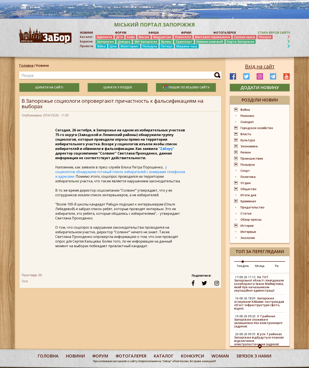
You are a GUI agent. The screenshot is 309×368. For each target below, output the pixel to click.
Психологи (183, 37)
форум (100, 356)
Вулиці (166, 42)
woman (220, 356)
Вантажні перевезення (212, 37)
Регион (245, 152)
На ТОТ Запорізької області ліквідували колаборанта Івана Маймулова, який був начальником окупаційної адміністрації (259, 283)
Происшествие (251, 158)
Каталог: (86, 37)
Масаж (144, 37)
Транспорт (184, 42)
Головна (26, 65)
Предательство (252, 207)
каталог (163, 356)
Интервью (248, 232)
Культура (247, 140)
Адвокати (104, 37)
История (247, 226)
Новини (42, 65)
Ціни (113, 46)
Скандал (247, 122)
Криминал (248, 201)
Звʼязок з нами (253, 356)
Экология (247, 238)
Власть (245, 134)
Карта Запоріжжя (240, 42)
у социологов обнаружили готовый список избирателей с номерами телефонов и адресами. (120, 172)
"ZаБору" (166, 148)
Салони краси (244, 37)
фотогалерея (131, 356)
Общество (248, 189)
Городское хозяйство (256, 128)
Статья (245, 213)
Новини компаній (209, 42)
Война (245, 110)
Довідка (124, 42)
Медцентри (162, 37)
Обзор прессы (250, 219)
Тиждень (242, 266)
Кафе (131, 37)
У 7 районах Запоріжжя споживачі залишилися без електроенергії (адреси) (258, 321)
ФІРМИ (186, 33)
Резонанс (247, 116)
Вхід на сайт (260, 66)
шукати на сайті (49, 87)
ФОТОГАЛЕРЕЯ (224, 33)
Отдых (245, 183)
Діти (119, 37)
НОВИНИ (86, 33)
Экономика (249, 146)
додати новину (259, 87)
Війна (101, 46)
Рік (277, 266)
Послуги (265, 37)
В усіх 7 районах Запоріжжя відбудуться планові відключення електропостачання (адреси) (259, 339)
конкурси (192, 356)
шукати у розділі (117, 87)
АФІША (153, 33)
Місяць (260, 266)
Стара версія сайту (274, 33)
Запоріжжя (105, 42)
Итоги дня (248, 195)
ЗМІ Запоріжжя (145, 42)
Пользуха (150, 46)
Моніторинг (130, 46)
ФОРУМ (120, 33)
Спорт (245, 171)
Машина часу (186, 46)
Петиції (166, 46)
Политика (248, 177)
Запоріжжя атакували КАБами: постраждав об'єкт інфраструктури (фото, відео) (259, 303)
